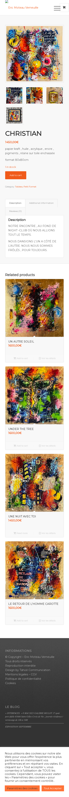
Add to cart (16, 175)
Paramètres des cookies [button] (22, 788)
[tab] (15, 203)
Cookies (10, 683)
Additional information (41, 203)
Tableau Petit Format (25, 186)
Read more (22, 533)
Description (15, 203)
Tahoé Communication (35, 670)
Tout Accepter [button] (53, 788)
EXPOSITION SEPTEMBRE (18, 726)
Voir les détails (48, 358)
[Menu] (54, 8)
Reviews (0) (15, 211)
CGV (34, 674)
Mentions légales (16, 674)
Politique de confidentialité (23, 678)
